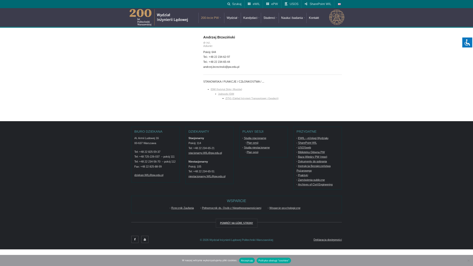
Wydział (232, 17)
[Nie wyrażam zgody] (468, 260)
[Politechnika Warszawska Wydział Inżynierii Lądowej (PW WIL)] (172, 17)
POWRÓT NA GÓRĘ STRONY (236, 223)
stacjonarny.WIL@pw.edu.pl (205, 152)
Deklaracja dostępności (328, 239)
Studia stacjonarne (255, 138)
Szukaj (235, 4)
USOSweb (304, 147)
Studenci (269, 17)
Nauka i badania (292, 17)
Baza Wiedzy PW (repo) (312, 156)
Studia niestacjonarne (257, 147)
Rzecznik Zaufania (182, 207)
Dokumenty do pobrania (312, 161)
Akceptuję (247, 260)
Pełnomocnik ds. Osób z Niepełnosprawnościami (231, 207)
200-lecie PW (210, 17)
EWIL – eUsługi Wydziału (313, 138)
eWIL (255, 4)
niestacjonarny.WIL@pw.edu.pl (206, 176)
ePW (273, 4)
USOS (292, 4)
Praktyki (303, 175)
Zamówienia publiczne (311, 179)
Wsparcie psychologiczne (284, 207)
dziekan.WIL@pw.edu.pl (148, 175)
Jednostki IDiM (226, 94)
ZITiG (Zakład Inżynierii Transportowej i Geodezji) (251, 98)
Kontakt (314, 17)
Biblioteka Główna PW (311, 152)
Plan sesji (252, 142)
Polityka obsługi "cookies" (273, 260)
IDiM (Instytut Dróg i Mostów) (226, 89)
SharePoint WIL (319, 4)
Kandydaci (250, 17)
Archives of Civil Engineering (315, 184)
